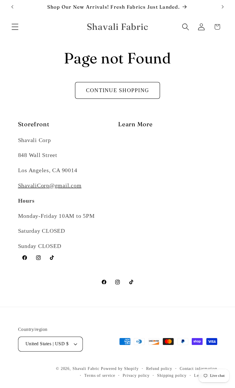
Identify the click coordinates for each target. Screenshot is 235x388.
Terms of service (99, 375)
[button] (15, 27)
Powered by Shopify (120, 368)
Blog (124, 155)
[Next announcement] (222, 7)
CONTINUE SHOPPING (117, 90)
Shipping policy (172, 375)
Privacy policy (136, 375)
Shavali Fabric (87, 368)
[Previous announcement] (12, 7)
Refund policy (159, 368)
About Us (130, 140)
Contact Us (132, 170)
